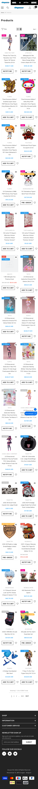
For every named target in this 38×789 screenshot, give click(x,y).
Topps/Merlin (10, 230)
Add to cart (8, 117)
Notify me (7, 71)
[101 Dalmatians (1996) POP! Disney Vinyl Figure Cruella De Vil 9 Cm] (9, 178)
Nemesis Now (28, 587)
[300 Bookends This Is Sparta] (28, 577)
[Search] (7, 7)
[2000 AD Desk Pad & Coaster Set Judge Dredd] (9, 489)
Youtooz (28, 143)
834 (22, 696)
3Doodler (28, 629)
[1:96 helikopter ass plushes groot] (9, 263)
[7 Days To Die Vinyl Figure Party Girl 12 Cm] (28, 657)
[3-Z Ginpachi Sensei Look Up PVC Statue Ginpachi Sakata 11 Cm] (9, 577)
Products (9, 12)
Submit (29, 742)
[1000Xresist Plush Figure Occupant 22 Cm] (28, 132)
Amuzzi (9, 274)
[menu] (2, 7)
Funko (9, 96)
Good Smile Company (28, 408)
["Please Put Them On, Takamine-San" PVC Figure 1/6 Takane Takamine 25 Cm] (9, 42)
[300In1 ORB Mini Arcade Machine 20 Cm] (9, 618)
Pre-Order (26, 202)
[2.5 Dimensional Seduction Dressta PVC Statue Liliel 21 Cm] (28, 263)
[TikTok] (15, 754)
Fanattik (28, 454)
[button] (17, 29)
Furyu (28, 315)
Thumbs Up (10, 629)
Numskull (28, 541)
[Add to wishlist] (16, 71)
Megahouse (9, 587)
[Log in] (30, 8)
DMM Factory (10, 53)
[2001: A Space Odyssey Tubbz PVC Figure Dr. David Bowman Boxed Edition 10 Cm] (28, 530)
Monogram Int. (28, 189)
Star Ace (28, 53)
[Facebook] (4, 754)
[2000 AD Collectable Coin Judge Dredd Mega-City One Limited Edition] (28, 443)
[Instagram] (10, 754)
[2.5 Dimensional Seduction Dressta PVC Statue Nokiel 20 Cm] (9, 305)
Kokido (9, 668)
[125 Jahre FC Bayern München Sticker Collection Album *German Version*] (9, 219)
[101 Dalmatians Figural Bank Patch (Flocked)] (28, 178)
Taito (28, 274)
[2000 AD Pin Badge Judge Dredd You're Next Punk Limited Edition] (28, 489)
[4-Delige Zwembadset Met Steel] (9, 657)
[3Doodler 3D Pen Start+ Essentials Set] (28, 618)
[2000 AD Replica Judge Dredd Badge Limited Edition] (9, 530)
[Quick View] (16, 36)
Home (2, 12)
